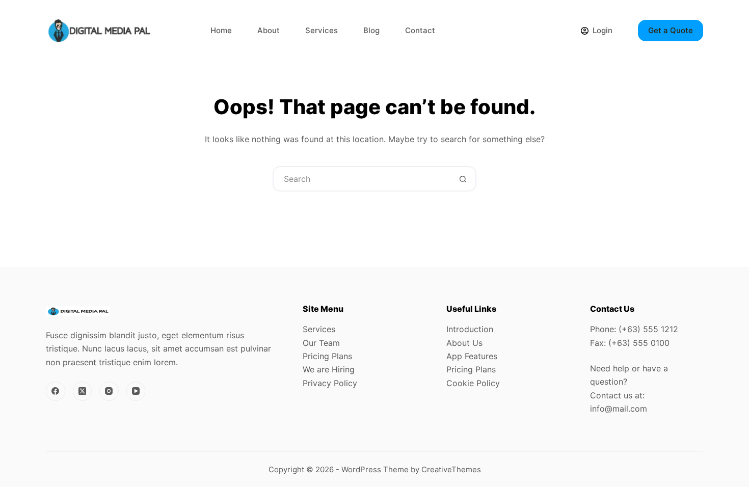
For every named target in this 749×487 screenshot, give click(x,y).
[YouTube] (136, 391)
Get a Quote (670, 30)
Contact (420, 30)
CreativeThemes (451, 469)
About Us (464, 343)
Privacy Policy (330, 383)
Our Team (321, 343)
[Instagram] (109, 391)
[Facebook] (55, 391)
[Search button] (462, 179)
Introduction (469, 329)
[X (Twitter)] (82, 391)
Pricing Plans (327, 356)
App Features (471, 356)
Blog (371, 30)
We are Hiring (329, 369)
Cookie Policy (473, 383)
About (268, 30)
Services (321, 30)
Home (221, 30)
